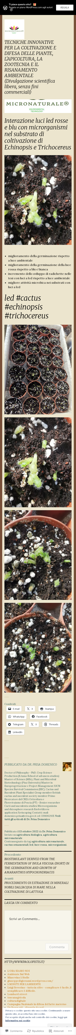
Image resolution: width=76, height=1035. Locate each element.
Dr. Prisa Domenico (53, 831)
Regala (65, 7)
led (31, 844)
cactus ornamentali (16, 844)
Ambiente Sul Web (18, 974)
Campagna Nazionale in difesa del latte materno (36, 1004)
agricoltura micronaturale (48, 841)
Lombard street (17, 994)
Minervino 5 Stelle (18, 977)
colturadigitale (16, 1000)
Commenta (57, 947)
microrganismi (57, 844)
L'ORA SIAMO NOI (18, 970)
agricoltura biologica (29, 834)
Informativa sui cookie (17, 1020)
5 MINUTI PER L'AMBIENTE (24, 984)
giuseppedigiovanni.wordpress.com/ (30, 980)
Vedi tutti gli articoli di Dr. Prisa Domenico (32, 817)
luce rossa (40, 844)
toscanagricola (16, 997)
